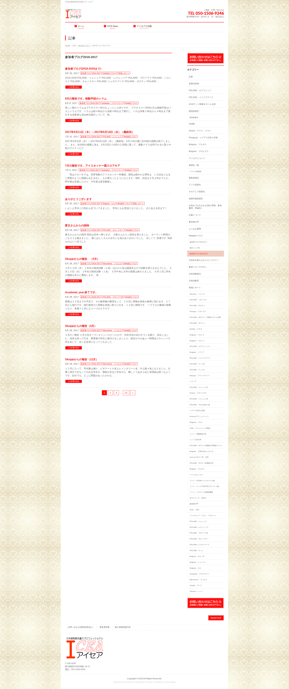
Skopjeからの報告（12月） (81, 359)
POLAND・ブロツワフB (113, 297)
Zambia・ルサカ (196, 329)
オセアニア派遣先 (197, 191)
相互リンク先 (195, 248)
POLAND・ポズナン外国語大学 (201, 463)
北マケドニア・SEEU (198, 498)
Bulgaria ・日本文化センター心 (202, 451)
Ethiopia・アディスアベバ (199, 376)
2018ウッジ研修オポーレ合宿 (202, 104)
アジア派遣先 (195, 185)
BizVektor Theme (145, 682)
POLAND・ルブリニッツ (200, 90)
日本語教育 (194, 281)
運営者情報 (105, 627)
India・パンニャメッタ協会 (200, 428)
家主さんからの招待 (77, 225)
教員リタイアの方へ (198, 267)
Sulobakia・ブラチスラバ (112, 103)
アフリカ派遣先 (195, 171)
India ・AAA (194, 510)
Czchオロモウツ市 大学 (199, 457)
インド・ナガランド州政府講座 (201, 492)
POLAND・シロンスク (198, 300)
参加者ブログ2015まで (198, 242)
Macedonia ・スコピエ (112, 263)
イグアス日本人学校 (197, 410)
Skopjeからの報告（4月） (81, 326)
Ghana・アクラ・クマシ (200, 131)
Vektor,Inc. (160, 682)
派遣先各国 (194, 83)
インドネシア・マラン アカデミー (203, 515)
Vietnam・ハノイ (196, 591)
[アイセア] (73, 15)
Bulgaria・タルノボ (197, 556)
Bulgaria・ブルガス (198, 144)
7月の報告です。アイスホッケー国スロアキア (92, 165)
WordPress (130, 682)
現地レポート (123, 73)
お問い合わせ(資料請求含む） (81, 627)
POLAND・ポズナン (197, 305)
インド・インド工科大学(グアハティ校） (205, 486)
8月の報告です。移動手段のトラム (86, 98)
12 (126, 392)
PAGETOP (216, 618)
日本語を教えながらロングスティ (204, 260)
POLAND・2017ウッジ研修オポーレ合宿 (205, 317)
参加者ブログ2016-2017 (91, 73)
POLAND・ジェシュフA (199, 387)
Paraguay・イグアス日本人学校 (203, 137)
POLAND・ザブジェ (197, 323)
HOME (192, 124)
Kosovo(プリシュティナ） (199, 416)
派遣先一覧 (194, 165)
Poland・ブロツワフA (198, 393)
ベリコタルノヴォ (196, 475)
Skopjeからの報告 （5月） (82, 258)
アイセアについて (197, 158)
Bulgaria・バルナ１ (197, 341)
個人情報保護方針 (123, 627)
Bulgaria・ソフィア (197, 352)
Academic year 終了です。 (81, 292)
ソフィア (193, 381)
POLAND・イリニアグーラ (201, 97)
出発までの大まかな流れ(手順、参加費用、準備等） (205, 206)
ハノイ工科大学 (195, 440)
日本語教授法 (195, 274)
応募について (195, 215)
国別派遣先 (194, 111)
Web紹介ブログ (109, 73)
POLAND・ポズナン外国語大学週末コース (206, 445)
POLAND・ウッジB (197, 364)
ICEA (140, 678)
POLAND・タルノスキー (113, 230)
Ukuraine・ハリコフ (197, 294)
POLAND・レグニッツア (199, 527)
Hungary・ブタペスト (198, 311)
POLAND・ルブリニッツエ (200, 346)
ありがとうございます (78, 199)
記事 (191, 77)
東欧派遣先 (194, 178)
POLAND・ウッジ (196, 550)
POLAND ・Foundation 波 (200, 405)
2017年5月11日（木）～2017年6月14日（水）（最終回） (99, 132)
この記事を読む (73, 87)
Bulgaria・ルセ (109, 203)
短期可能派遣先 (196, 198)
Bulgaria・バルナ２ (197, 335)
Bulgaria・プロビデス (199, 151)
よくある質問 (195, 229)
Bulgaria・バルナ (196, 422)
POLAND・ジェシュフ (112, 137)
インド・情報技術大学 (198, 434)
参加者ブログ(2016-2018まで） (84, 68)
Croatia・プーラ (196, 585)
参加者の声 (194, 222)
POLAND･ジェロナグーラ (199, 545)
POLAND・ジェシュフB (199, 399)
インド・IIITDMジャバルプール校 (202, 481)
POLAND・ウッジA (197, 370)
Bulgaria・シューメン (198, 562)
